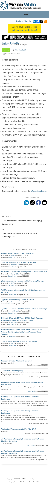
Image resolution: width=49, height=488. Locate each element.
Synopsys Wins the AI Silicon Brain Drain (16, 361)
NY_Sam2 (11, 267)
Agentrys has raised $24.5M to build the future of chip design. (24, 309)
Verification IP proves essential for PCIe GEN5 (18, 429)
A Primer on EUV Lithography (12, 371)
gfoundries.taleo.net (38, 191)
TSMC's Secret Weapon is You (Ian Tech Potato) (19, 341)
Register (20, 21)
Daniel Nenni (12, 276)
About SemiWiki (34, 482)
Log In (28, 21)
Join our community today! (24, 30)
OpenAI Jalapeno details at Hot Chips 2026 (17, 253)
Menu (26, 14)
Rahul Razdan (31, 445)
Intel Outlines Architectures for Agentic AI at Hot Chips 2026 (24, 272)
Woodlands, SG (20, 50)
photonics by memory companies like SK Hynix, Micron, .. (22, 281)
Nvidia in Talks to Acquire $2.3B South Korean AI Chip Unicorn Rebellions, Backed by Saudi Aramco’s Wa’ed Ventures (21, 332)
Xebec (10, 304)
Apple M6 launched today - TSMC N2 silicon (17, 300)
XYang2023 (14, 274)
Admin (6, 45)
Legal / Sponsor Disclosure (18, 482)
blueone (13, 255)
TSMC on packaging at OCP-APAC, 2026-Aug (18, 263)
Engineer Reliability (10, 43)
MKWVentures (15, 265)
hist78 (13, 283)
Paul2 (12, 344)
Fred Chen (14, 323)
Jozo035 (10, 258)
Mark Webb (31, 391)
